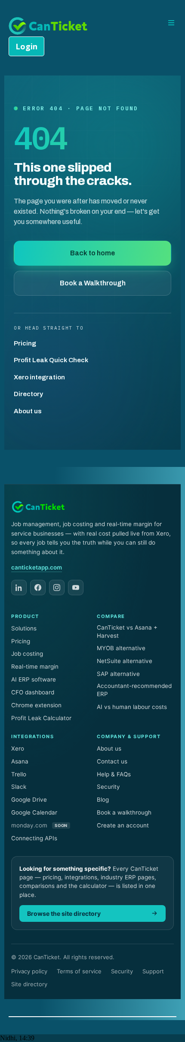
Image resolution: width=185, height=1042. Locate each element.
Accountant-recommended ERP (134, 689)
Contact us (112, 761)
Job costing (27, 653)
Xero (17, 748)
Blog (103, 799)
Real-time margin (35, 666)
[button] (170, 23)
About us (28, 411)
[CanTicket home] (38, 507)
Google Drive (29, 799)
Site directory (29, 984)
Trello (18, 774)
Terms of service (79, 971)
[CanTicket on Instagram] (57, 587)
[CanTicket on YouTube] (75, 587)
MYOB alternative (121, 648)
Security (108, 786)
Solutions (24, 628)
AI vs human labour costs (132, 706)
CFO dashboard (32, 692)
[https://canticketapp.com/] (48, 25)
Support (153, 971)
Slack (18, 786)
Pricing (25, 343)
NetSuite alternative (124, 660)
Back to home (92, 253)
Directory (28, 394)
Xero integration (39, 377)
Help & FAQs (114, 774)
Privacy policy (29, 971)
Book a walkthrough (124, 812)
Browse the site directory (64, 913)
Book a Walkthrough (93, 283)
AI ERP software (33, 679)
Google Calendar (34, 812)
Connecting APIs (34, 838)
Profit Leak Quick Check (51, 360)
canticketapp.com (36, 567)
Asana (19, 761)
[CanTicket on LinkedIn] (19, 587)
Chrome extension (36, 705)
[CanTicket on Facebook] (38, 587)
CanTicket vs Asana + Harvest (127, 631)
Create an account (123, 825)
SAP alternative (118, 673)
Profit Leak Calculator (41, 718)
